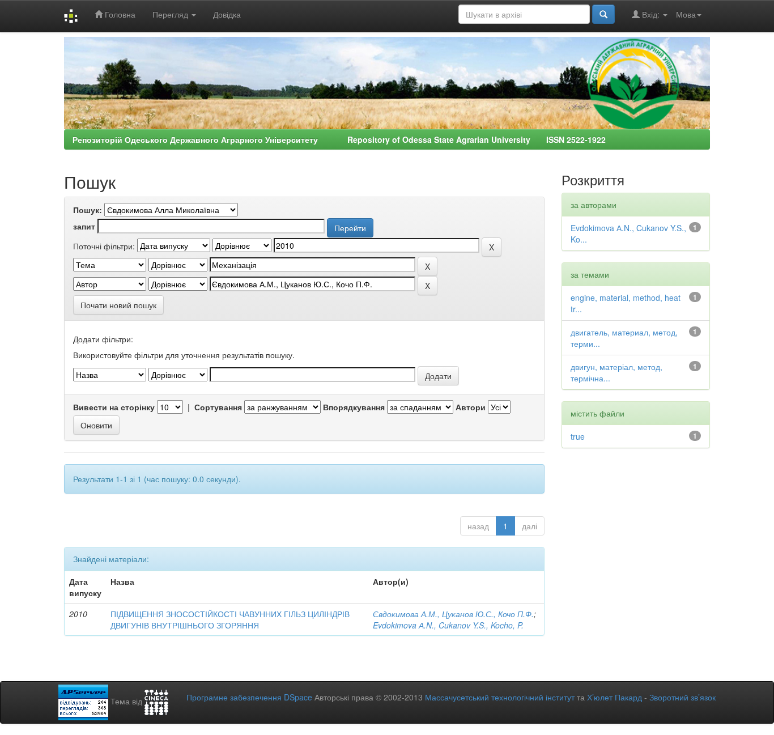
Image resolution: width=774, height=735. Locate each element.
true (578, 436)
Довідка (227, 14)
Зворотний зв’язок (682, 697)
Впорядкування (354, 407)
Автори (471, 407)
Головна (119, 14)
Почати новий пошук (118, 305)
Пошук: (87, 209)
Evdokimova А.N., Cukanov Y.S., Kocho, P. (448, 625)
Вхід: (651, 14)
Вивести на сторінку (114, 407)
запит (84, 226)
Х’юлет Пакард (614, 697)
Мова (686, 14)
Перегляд (171, 14)
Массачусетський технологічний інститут (500, 697)
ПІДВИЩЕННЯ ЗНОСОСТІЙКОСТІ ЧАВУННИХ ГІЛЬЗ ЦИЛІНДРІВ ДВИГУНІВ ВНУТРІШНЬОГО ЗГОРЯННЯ (230, 619)
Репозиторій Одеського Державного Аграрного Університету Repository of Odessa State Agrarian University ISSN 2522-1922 (339, 139)
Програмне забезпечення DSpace (249, 697)
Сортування (218, 407)
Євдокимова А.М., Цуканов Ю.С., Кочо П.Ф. (453, 613)
